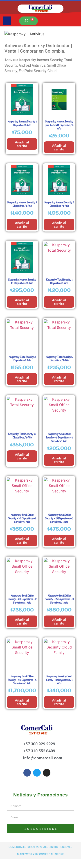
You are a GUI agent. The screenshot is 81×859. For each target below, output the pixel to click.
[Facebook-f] (27, 773)
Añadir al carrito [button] (22, 144)
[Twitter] (37, 773)
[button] (7, 20)
